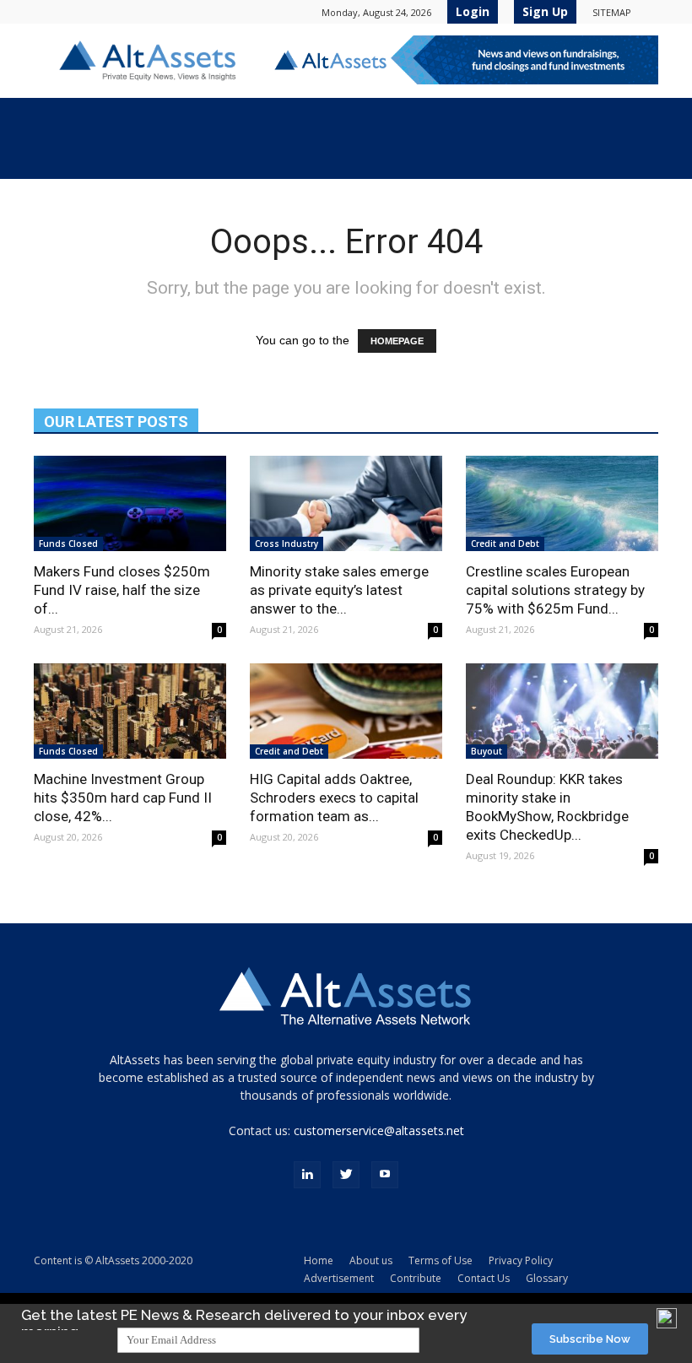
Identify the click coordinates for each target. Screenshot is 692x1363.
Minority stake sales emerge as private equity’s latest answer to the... (339, 590)
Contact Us (483, 1278)
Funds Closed (68, 543)
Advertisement (339, 1278)
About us (370, 1260)
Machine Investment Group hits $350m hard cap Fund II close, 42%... (123, 798)
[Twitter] (346, 1174)
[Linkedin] (307, 1174)
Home (318, 1260)
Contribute (415, 1278)
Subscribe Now (589, 1339)
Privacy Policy (521, 1260)
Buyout (486, 751)
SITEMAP (611, 12)
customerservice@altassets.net (379, 1130)
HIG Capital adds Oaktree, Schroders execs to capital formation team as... (334, 798)
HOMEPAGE (397, 341)
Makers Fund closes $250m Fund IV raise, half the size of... (122, 590)
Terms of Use (440, 1260)
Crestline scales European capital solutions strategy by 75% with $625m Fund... (555, 590)
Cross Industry (286, 543)
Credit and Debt (505, 543)
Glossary (547, 1278)
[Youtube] (384, 1174)
